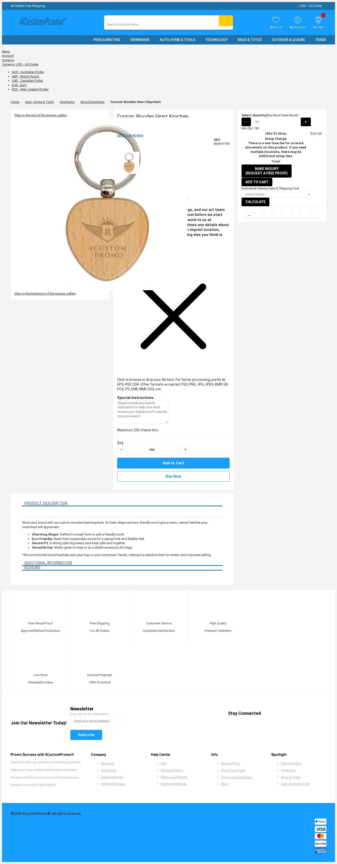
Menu (6, 51)
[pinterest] (288, 713)
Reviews (32, 567)
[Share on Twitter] (268, 214)
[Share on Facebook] (258, 214)
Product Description (46, 503)
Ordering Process (113, 784)
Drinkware (288, 770)
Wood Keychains (92, 102)
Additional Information (48, 563)
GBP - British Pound (25, 76)
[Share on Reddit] (314, 214)
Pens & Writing (291, 763)
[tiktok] (316, 713)
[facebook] (269, 713)
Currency (8, 60)
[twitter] (278, 713)
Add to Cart (256, 182)
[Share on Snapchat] (305, 214)
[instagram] (306, 713)
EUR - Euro (19, 85)
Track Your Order (233, 770)
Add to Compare (249, 214)
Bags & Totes (290, 777)
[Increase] (185, 449)
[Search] (226, 20)
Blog (224, 784)
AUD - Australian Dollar (28, 72)
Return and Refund (174, 777)
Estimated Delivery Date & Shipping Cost (270, 188)
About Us (107, 763)
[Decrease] (121, 449)
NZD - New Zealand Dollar (30, 89)
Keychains (67, 102)
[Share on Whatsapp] (296, 214)
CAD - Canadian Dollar (27, 80)
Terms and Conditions (237, 777)
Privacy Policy (230, 763)
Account (8, 56)
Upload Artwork (112, 777)
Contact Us (108, 770)
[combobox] (128, 24)
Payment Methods (174, 784)
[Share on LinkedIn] (277, 214)
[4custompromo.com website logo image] (41, 22)
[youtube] (297, 713)
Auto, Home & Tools (39, 102)
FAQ (164, 763)
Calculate (255, 202)
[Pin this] (286, 214)
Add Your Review (130, 135)
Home (15, 102)
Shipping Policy (172, 770)
